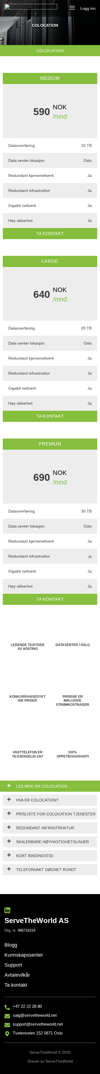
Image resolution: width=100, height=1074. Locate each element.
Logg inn (88, 8)
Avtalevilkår (17, 975)
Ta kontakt (15, 985)
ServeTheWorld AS (36, 920)
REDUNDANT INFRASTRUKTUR (45, 828)
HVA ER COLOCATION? (37, 800)
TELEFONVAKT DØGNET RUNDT (46, 869)
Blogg (10, 945)
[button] (72, 8)
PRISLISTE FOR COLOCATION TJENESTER (56, 814)
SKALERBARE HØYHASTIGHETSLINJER (52, 842)
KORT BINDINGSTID (34, 855)
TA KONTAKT (50, 233)
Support (13, 965)
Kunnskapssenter (23, 955)
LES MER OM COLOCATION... (43, 786)
